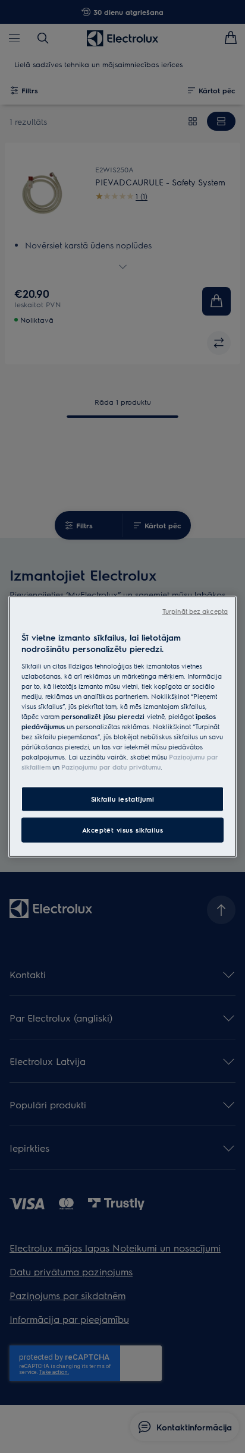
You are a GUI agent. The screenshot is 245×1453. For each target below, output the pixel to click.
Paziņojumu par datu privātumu (111, 766)
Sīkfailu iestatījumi (122, 799)
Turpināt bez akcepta (195, 610)
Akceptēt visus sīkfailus (123, 829)
